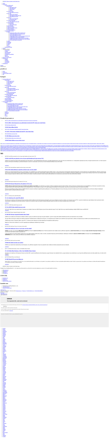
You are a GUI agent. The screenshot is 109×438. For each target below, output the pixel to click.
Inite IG (6, 55)
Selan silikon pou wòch (14, 16)
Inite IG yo (9, 17)
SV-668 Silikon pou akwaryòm (12, 136)
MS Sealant (12, 23)
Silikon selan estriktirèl (14, 14)
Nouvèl (4, 48)
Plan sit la (24, 290)
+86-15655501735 (6, 286)
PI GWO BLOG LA (30, 290)
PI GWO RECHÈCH (39, 290)
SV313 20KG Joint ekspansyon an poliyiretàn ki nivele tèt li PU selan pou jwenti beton (25, 122)
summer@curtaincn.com (7, 287)
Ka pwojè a (7, 62)
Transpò (6, 51)
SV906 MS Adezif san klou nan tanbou (14, 242)
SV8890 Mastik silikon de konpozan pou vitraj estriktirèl (17, 109)
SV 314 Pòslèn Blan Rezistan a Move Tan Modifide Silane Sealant (20, 250)
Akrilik (8, 41)
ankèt (6, 165)
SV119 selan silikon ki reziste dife (16, 40)
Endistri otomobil (10, 22)
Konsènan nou (5, 58)
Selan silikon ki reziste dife (14, 21)
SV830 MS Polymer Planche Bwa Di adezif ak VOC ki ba (18, 183)
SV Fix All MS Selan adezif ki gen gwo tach (15, 207)
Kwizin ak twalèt (10, 11)
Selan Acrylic (12, 9)
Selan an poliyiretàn (13, 24)
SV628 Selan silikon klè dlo (11, 127)
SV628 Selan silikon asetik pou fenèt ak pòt (17, 32)
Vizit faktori (7, 61)
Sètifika (6, 59)
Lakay (4, 3)
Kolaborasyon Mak (8, 47)
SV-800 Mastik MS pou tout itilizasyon (14, 259)
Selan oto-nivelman (10, 26)
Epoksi (8, 44)
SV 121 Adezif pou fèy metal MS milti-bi (14, 197)
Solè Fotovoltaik (10, 25)
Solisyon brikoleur (10, 28)
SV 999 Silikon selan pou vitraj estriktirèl (17, 36)
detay (8, 165)
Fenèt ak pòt (7, 50)
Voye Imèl (2, 292)
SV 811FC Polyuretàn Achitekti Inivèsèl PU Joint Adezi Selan (19, 131)
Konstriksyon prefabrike (9, 54)
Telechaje (6, 60)
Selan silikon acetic (13, 7)
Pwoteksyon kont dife (11, 20)
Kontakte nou (5, 63)
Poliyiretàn (9, 42)
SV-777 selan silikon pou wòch (15, 34)
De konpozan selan (13, 19)
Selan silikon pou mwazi (14, 12)
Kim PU (11, 10)
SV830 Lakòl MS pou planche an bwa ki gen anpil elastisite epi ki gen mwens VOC (24, 158)
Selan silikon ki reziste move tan (15, 15)
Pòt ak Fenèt (9, 6)
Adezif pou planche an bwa (12, 27)
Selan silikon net (12, 8)
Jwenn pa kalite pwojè (9, 5)
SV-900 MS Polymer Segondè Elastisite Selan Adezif (17, 214)
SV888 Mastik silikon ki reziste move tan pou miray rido (20, 35)
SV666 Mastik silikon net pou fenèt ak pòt (17, 33)
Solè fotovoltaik (8, 52)
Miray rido (9, 13)
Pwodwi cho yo (19, 290)
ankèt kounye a (3, 289)
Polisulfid (9, 43)
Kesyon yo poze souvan (7, 57)
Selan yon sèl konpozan (14, 18)
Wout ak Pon (7, 53)
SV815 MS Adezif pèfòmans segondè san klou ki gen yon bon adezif (21, 169)
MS (8, 45)
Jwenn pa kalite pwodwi (9, 30)
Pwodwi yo (5, 4)
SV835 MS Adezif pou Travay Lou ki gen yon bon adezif (18, 228)
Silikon (8, 31)
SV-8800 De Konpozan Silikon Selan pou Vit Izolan (16, 108)
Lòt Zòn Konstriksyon (11, 29)
